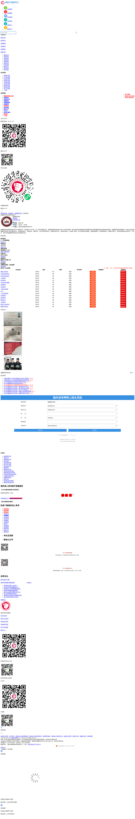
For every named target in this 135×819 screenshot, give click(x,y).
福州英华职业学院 (9, 482)
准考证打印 (7, 99)
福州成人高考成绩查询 (21, 736)
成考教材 (3, 43)
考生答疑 (6, 107)
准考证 (6, 523)
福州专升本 (76, 736)
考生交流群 (7, 112)
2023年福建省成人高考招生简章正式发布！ (16, 381)
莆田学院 (6, 467)
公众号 (6, 110)
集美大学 (6, 479)
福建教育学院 (18, 213)
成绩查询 (6, 101)
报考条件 (6, 512)
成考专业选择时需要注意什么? (12, 592)
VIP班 (5, 115)
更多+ (6, 90)
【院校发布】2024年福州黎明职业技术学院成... (17, 380)
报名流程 (6, 509)
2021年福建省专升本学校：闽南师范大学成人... (17, 386)
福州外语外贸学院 (9, 480)
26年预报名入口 (5, 498)
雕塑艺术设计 (4, 306)
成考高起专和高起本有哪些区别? (13, 595)
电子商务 (3, 280)
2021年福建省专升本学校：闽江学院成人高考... (17, 388)
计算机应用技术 (5, 274)
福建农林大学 (7, 459)
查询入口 (6, 530)
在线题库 (3, 46)
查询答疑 (6, 528)
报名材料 (6, 510)
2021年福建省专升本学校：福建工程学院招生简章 (17, 391)
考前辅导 (6, 68)
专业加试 (6, 517)
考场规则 (6, 527)
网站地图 (89, 736)
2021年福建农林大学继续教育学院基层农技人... (17, 385)
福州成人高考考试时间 (35, 736)
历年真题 (6, 64)
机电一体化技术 (5, 304)
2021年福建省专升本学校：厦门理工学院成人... (17, 390)
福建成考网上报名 (9, 96)
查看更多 (3, 599)
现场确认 (6, 520)
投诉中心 (3, 747)
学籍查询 (6, 105)
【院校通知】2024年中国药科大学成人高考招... (17, 378)
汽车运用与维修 (5, 282)
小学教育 (3, 278)
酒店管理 (3, 297)
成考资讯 (6, 56)
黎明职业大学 (7, 469)
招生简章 (6, 60)
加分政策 (6, 518)
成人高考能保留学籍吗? (10, 593)
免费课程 (3, 49)
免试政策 (6, 522)
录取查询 (6, 104)
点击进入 (29, 582)
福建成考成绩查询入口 (16, 498)
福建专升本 (83, 736)
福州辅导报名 (46, 736)
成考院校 (6, 61)
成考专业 (6, 63)
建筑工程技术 (4, 271)
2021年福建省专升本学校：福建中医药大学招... (17, 393)
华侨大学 (6, 458)
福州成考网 (4, 213)
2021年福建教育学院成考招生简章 (13, 383)
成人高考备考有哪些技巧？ (11, 587)
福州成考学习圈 (5, 579)
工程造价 (3, 302)
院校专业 (3, 37)
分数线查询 (7, 102)
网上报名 (6, 69)
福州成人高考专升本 (57, 736)
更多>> (131, 372)
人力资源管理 (4, 293)
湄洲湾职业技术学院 (9, 472)
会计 (2, 291)
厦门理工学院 (7, 464)
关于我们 (11, 736)
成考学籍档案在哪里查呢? (8, 582)
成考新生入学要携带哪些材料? (12, 588)
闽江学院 (6, 461)
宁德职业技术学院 (9, 476)
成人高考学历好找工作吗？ (11, 597)
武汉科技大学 (7, 466)
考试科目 (6, 514)
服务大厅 (6, 66)
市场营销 (3, 295)
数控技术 (3, 300)
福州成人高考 (4, 736)
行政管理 (3, 287)
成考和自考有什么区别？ (11, 585)
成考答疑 (6, 58)
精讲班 (6, 114)
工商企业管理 (4, 289)
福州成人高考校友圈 (129, 97)
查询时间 (6, 532)
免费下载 (3, 52)
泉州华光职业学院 (9, 471)
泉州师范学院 (7, 462)
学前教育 (3, 284)
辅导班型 (3, 40)
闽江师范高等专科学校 (10, 474)
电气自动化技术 (5, 276)
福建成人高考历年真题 (129, 96)
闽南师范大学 (7, 456)
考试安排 (6, 525)
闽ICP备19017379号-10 (34, 744)
